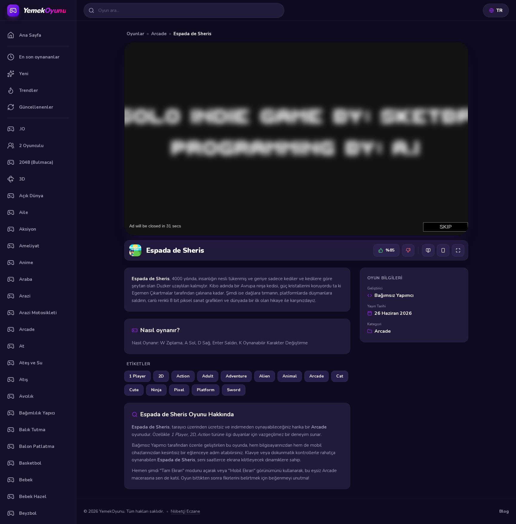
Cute (134, 390)
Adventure (236, 376)
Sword (233, 390)
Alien (264, 376)
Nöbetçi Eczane (185, 511)
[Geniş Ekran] (428, 250)
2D (161, 376)
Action (183, 376)
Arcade (159, 34)
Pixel (179, 390)
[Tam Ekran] (458, 250)
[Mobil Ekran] (443, 250)
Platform (205, 390)
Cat (339, 376)
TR (499, 10)
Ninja (156, 390)
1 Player (137, 376)
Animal (289, 376)
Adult (207, 376)
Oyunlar (135, 34)
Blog (504, 511)
